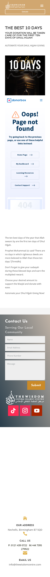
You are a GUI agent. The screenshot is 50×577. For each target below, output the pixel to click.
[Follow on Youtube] (36, 410)
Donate (25, 11)
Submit (36, 385)
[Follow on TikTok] (13, 410)
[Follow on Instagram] (25, 410)
